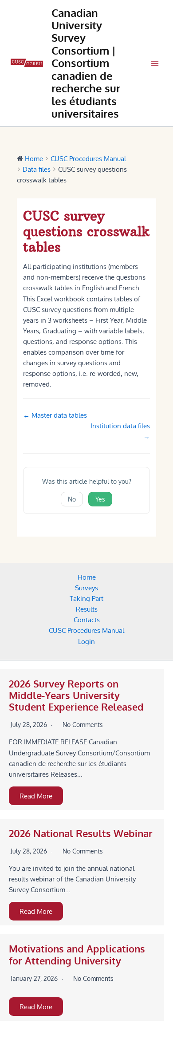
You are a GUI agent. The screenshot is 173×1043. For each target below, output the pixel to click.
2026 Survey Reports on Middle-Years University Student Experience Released (76, 695)
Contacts (87, 620)
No (72, 499)
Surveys (86, 588)
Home (87, 577)
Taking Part (86, 598)
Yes (100, 499)
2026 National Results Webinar (81, 833)
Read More (36, 796)
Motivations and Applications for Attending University (77, 954)
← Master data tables (55, 415)
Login (86, 641)
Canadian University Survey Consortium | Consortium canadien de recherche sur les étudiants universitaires (85, 63)
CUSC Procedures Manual (86, 630)
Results (87, 609)
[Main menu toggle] (154, 63)
